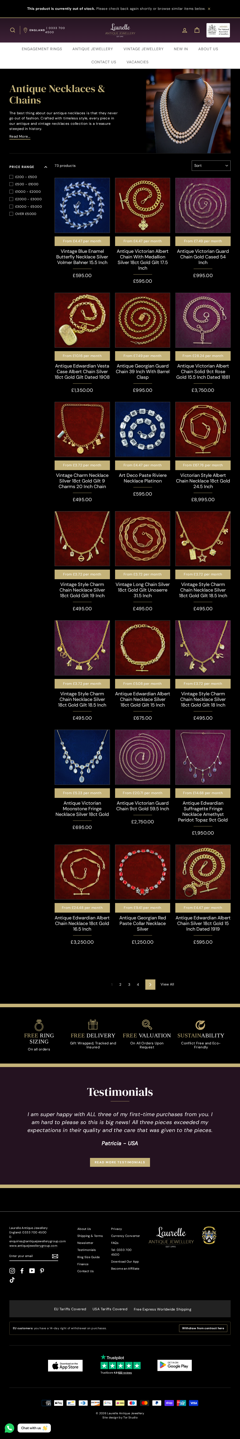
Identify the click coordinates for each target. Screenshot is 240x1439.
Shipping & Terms (90, 1236)
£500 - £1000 (27, 184)
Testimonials (86, 1250)
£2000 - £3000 (28, 199)
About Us (84, 1229)
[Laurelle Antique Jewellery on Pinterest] (42, 1271)
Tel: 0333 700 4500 (121, 1252)
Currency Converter (125, 1236)
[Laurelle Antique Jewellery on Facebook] (22, 1271)
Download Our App (125, 1262)
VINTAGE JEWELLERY (144, 48)
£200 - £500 (26, 177)
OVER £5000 (26, 214)
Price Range (21, 167)
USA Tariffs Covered (110, 1309)
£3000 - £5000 (28, 206)
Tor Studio (130, 1417)
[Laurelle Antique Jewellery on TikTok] (12, 1280)
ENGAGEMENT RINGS (42, 48)
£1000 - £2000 (28, 191)
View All (167, 984)
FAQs (115, 1243)
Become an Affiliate (125, 1269)
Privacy (116, 1229)
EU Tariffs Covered (70, 1309)
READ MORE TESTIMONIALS (120, 1162)
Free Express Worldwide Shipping (162, 1309)
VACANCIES (138, 62)
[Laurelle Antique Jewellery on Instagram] (12, 1271)
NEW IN (181, 48)
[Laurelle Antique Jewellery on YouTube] (32, 1271)
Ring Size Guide (88, 1257)
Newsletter (85, 1243)
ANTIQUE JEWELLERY (92, 48)
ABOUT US (208, 48)
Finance (83, 1264)
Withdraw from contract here (203, 1328)
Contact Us (85, 1271)
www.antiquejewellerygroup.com (33, 1246)
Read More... (19, 136)
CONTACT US (103, 62)
